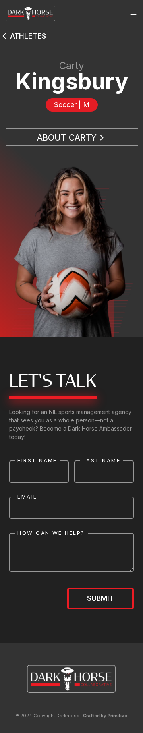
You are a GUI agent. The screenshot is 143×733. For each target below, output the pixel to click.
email (27, 496)
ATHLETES (28, 36)
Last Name (101, 460)
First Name (37, 460)
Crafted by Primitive (105, 715)
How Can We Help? (51, 533)
